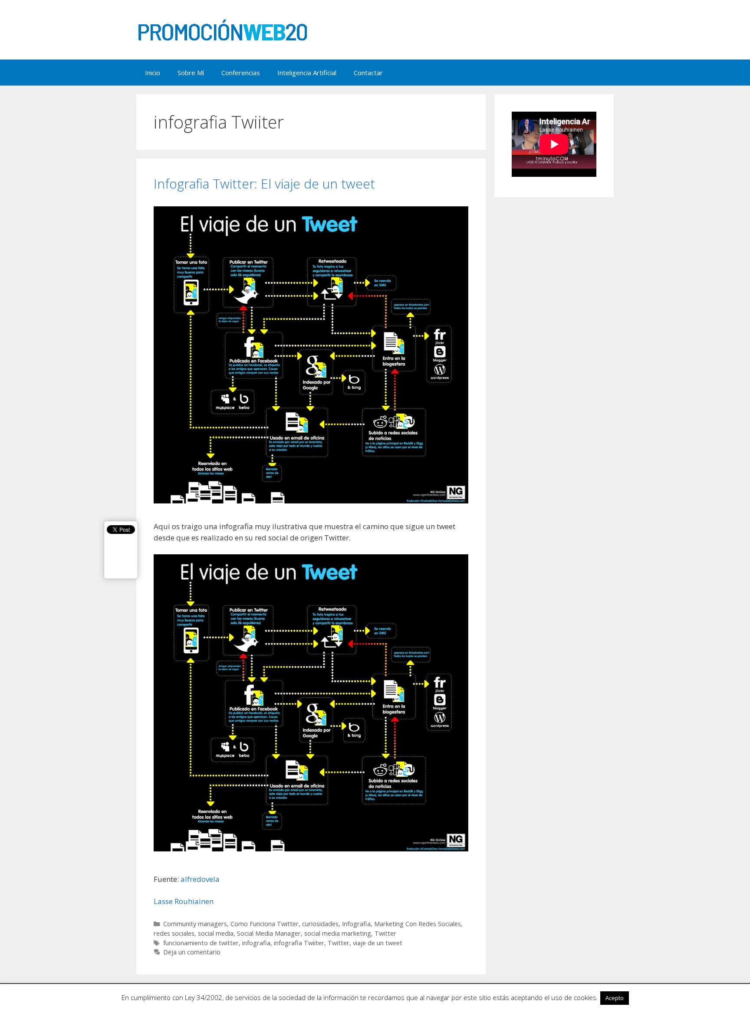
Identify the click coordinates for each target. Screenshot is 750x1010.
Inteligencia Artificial (306, 72)
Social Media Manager (269, 933)
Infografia (356, 924)
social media (216, 933)
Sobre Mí (191, 72)
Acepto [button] (614, 998)
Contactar (368, 72)
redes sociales (174, 933)
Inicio (152, 72)
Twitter (385, 933)
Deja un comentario (191, 952)
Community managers (195, 924)
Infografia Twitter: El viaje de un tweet (264, 183)
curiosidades (320, 924)
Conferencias (240, 72)
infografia (256, 943)
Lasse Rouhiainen (184, 901)
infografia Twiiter (299, 943)
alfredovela (200, 879)
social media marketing (337, 933)
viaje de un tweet (377, 943)
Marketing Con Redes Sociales (417, 924)
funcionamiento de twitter (201, 943)
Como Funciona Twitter (264, 924)
